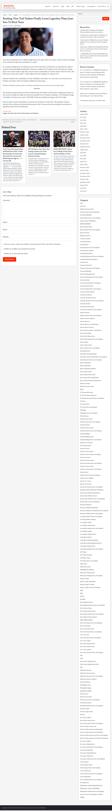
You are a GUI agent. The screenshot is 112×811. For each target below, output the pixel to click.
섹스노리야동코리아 (86, 70)
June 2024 (83, 191)
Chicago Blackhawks (86, 253)
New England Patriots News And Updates (92, 605)
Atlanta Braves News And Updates (90, 218)
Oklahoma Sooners (85, 670)
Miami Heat (83, 564)
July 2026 (83, 117)
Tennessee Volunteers (86, 756)
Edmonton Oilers (85, 383)
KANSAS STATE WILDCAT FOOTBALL (91, 490)
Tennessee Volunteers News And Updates (92, 759)
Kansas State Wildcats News (88, 496)
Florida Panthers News (87, 428)
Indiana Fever (84, 472)
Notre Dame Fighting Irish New (89, 664)
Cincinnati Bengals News (87, 274)
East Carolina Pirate (86, 372)
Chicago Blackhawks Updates (88, 259)
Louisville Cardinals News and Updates (91, 549)
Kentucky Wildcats (86, 505)
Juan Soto (11, 113)
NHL (81, 658)
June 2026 (83, 120)
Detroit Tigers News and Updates (90, 348)
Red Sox (82, 714)
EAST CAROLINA (85, 363)
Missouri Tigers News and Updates (90, 587)
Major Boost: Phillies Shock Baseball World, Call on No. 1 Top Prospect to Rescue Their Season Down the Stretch (94, 49)
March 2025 (83, 164)
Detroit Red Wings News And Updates (91, 339)
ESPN (81, 389)
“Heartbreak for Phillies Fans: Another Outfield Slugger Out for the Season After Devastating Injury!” (94, 42)
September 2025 (85, 147)
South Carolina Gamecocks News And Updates (94, 735)
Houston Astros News (86, 451)
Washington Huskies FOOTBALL (90, 788)
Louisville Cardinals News (87, 546)
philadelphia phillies (86, 691)
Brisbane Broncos (85, 236)
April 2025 (83, 161)
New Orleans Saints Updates (88, 617)
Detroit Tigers (84, 342)
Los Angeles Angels (86, 522)
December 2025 (85, 138)
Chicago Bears (84, 244)
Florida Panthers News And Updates (91, 431)
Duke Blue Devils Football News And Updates (93, 357)
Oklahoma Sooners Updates (88, 679)
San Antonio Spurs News (87, 720)
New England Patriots (86, 602)
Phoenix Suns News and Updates (90, 700)
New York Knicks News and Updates (91, 632)
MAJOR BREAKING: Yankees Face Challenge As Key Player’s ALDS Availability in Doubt (62, 151)
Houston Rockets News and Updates (91, 463)
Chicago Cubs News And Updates (90, 268)
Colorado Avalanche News (88, 298)
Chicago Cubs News (86, 265)
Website (6, 237)
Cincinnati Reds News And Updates (90, 289)
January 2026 (84, 135)
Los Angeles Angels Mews (87, 525)
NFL (72, 6)
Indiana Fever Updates (86, 478)
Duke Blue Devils (85, 351)
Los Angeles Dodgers (86, 531)
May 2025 (83, 158)
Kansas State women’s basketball (89, 502)
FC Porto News (84, 404)
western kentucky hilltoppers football (91, 794)
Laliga (62, 6)
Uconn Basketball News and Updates (91, 779)
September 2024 (85, 182)
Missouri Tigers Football (87, 584)
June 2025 (83, 156)
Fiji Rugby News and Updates (89, 413)
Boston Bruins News (86, 227)
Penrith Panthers (85, 682)
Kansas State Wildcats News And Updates (92, 499)
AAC (81, 203)
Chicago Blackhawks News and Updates (92, 256)
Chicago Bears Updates (87, 250)
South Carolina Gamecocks (88, 726)
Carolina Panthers (85, 241)
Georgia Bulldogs (85, 434)
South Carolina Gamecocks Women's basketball (94, 738)
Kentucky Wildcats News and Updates (91, 513)
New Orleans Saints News (88, 611)
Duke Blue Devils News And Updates (91, 360)
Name (5, 222)
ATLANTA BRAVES (86, 215)
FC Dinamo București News (88, 395)
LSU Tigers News (85, 558)
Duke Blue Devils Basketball (88, 354)
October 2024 (84, 179)
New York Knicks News (87, 629)
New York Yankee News (87, 646)
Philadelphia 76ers (85, 685)
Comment (7, 200)
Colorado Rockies (85, 304)
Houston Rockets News (87, 460)
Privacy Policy (101, 6)
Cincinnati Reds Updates (87, 292)
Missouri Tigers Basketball (87, 581)
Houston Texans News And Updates (91, 469)
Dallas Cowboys (85, 312)
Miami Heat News (85, 567)
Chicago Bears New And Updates (90, 247)
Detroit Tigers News (86, 345)
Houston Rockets (85, 457)
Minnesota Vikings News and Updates (91, 575)
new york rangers (85, 641)
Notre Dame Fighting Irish (88, 661)
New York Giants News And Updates (91, 623)
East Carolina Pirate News (88, 374)
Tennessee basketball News (88, 753)
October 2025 (84, 144)
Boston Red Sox (84, 233)
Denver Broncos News (87, 327)
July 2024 (83, 188)
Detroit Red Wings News (87, 336)
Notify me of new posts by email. (16, 254)
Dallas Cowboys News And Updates (90, 315)
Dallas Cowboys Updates (87, 318)
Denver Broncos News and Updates (90, 330)
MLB (67, 6)
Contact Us (56, 6)
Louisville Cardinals (86, 537)
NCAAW (82, 599)
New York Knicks (85, 626)
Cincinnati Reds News (86, 286)
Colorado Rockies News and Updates (91, 309)
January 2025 (84, 170)
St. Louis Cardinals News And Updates (91, 747)
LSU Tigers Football (86, 555)
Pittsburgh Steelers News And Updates (91, 706)
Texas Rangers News (86, 765)
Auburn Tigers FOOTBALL (88, 221)
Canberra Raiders (85, 239)
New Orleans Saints (86, 608)
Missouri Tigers (84, 578)
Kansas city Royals (85, 484)
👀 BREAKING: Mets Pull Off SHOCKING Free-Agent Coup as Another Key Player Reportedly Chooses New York (94, 56)
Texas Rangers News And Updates (90, 768)
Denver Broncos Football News (89, 324)
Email (5, 230)
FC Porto (83, 401)
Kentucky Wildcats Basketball (89, 508)
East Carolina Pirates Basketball (89, 377)
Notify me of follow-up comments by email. (19, 249)
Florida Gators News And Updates (90, 422)
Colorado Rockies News (87, 307)
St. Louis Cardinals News (87, 744)
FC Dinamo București (86, 392)
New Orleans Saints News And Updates (92, 614)
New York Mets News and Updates (90, 638)
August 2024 (84, 185)
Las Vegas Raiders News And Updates (91, 516)
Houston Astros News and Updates (90, 454)
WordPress (43, 808)
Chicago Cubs (84, 262)
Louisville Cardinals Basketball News (91, 543)
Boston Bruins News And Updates (90, 230)
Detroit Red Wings (85, 333)
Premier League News (86, 711)
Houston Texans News (87, 466)
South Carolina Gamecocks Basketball (91, 729)
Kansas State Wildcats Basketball (90, 493)
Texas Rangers (84, 762)
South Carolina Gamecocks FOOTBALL (91, 732)
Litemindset (17, 26)
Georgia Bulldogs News (87, 437)
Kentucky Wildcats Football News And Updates (94, 510)
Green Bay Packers (85, 445)
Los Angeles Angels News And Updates (91, 528)
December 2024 (85, 173)
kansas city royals (85, 481)
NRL (81, 667)
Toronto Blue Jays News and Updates (91, 774)
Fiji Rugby (83, 410)
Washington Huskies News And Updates (92, 791)
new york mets (84, 635)
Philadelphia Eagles (85, 688)
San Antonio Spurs (85, 717)
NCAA (82, 596)
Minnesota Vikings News (87, 573)
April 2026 (83, 126)
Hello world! (101, 100)
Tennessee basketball (86, 750)
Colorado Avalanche (86, 295)
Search (80, 14)
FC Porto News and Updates (88, 407)
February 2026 (84, 132)
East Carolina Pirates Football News (90, 380)
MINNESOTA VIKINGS (87, 570)
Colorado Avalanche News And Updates (92, 301)
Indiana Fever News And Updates (90, 475)
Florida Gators (84, 416)
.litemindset (8, 5)
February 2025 (84, 167)
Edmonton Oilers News (87, 386)
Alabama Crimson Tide (87, 209)
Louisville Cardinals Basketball (89, 540)
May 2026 (83, 123)
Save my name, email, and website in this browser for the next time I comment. (32, 244)
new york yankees (85, 649)
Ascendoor (29, 808)
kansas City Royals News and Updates (91, 487)
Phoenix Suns (84, 694)
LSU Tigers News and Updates (89, 561)
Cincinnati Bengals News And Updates (91, 277)
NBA (81, 593)
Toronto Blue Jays (85, 771)
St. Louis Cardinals (85, 741)
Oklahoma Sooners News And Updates (91, 676)
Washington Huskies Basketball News (91, 785)
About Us (47, 6)
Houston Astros (85, 448)
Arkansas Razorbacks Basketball (89, 212)
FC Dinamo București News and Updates (92, 398)
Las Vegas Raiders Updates (88, 519)
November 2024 (85, 176)
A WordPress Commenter (88, 100)
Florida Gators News (86, 419)
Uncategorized (91, 6)
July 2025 (83, 153)
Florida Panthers (85, 425)
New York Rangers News (87, 643)
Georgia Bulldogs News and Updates (90, 440)
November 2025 (85, 141)
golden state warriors (86, 442)
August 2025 (84, 150)
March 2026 (83, 129)
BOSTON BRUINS (85, 224)
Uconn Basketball (85, 776)
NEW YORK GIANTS (86, 620)
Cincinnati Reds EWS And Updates (90, 283)
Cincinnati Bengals (85, 271)
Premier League (80, 6)
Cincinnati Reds (84, 280)
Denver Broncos (85, 321)
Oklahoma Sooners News (87, 673)
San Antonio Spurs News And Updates (91, 723)
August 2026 (84, 114)
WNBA (82, 797)
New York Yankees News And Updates (26, 113)
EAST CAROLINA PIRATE (88, 369)
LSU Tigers (83, 552)
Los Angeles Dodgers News (88, 534)
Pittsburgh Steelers (85, 703)
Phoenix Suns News (86, 697)
